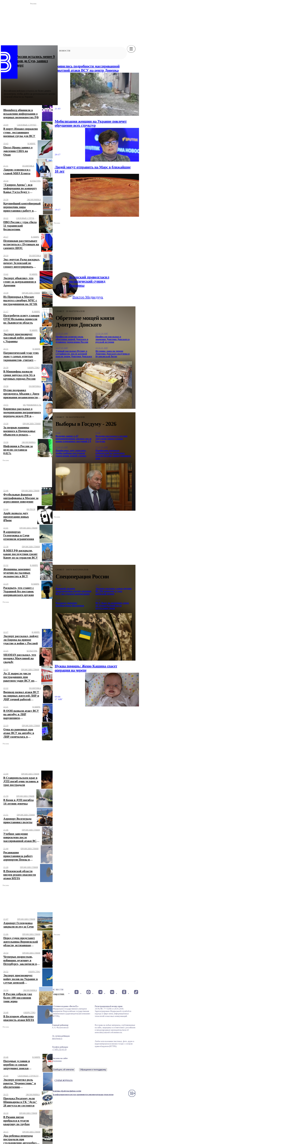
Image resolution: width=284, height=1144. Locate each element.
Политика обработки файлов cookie (66, 1091)
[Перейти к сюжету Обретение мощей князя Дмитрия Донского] (94, 385)
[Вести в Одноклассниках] (124, 992)
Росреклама (56, 1061)
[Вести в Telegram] (100, 992)
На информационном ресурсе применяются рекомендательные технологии (82, 1094)
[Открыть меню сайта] (131, 48)
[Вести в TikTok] (136, 992)
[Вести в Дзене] (76, 992)
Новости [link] (64, 51)
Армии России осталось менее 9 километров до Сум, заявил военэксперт (29, 60)
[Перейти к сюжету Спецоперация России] (94, 637)
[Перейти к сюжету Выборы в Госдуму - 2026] (94, 487)
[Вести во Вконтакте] (112, 992)
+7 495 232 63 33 (59, 1049)
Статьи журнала (63, 1080)
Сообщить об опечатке (63, 1069)
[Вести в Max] (88, 992)
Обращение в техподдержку (93, 1069)
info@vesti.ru (57, 1038)
